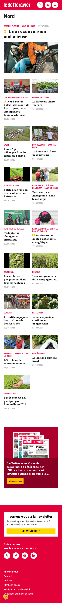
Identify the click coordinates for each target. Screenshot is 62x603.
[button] (5, 597)
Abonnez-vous (15, 481)
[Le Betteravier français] (17, 5)
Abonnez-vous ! (11, 571)
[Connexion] (48, 5)
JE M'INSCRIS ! (31, 531)
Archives (8, 580)
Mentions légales (12, 585)
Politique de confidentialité (17, 589)
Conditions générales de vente (18, 593)
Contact (8, 576)
